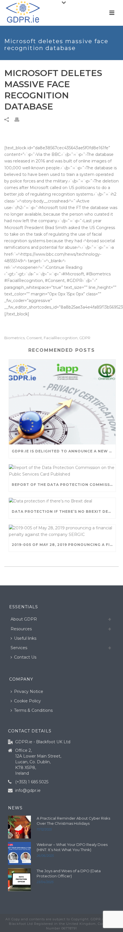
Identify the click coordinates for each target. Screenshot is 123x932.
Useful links (25, 638)
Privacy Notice (28, 691)
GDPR (84, 338)
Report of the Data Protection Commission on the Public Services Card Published (64, 484)
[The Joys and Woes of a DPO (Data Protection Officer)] (19, 879)
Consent (34, 338)
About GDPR (24, 619)
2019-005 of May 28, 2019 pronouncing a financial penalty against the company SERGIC (64, 544)
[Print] (20, 119)
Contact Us (25, 657)
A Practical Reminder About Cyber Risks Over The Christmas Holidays (73, 821)
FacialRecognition (61, 338)
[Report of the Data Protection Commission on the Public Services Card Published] (62, 471)
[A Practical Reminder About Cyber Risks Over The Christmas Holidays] (19, 827)
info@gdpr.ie (28, 790)
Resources (21, 628)
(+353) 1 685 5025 (31, 781)
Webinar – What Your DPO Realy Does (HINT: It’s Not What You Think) (72, 847)
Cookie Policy (27, 701)
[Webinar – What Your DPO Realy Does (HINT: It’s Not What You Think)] (19, 853)
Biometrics (14, 338)
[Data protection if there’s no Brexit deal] (62, 501)
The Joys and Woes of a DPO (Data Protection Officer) (69, 873)
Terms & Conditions (33, 710)
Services (19, 647)
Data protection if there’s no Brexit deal (63, 511)
